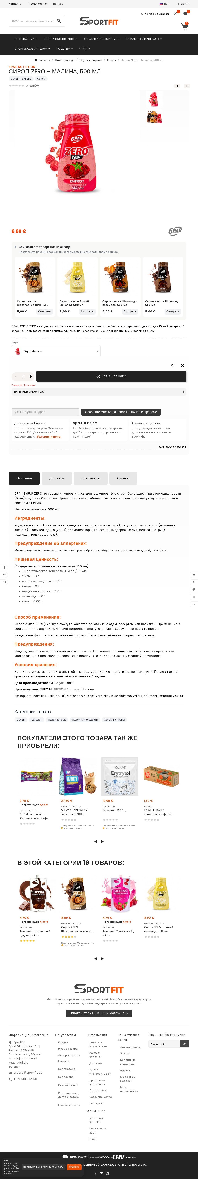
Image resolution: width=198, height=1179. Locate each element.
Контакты (15, 4)
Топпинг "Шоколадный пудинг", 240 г (35, 933)
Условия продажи (95, 1055)
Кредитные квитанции (128, 1062)
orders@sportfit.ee (28, 1073)
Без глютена (66, 1069)
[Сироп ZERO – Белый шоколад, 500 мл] (77, 277)
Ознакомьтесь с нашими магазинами (99, 1013)
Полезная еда (57, 720)
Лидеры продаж (69, 1055)
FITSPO (148, 806)
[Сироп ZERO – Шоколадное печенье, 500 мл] (35, 277)
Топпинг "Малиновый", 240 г (118, 933)
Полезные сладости (85, 720)
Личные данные (131, 1047)
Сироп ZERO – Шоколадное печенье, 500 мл (32, 305)
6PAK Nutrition (71, 806)
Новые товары (68, 1049)
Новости (64, 1061)
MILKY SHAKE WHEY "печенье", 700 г (74, 812)
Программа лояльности (97, 1082)
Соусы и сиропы (21, 78)
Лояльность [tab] (90, 478)
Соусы (41, 78)
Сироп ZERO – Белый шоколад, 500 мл (74, 303)
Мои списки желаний (128, 1079)
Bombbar (26, 927)
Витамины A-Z (68, 1085)
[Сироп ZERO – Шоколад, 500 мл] (163, 277)
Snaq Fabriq (28, 810)
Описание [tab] (24, 478)
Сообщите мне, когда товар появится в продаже (121, 412)
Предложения (38, 4)
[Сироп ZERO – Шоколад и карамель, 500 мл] (120, 277)
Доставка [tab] (56, 478)
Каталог (36, 720)
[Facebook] (96, 1173)
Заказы (125, 1053)
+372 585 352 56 (25, 1079)
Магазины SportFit (96, 1120)
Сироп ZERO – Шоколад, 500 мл (161, 303)
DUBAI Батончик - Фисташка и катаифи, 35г (34, 816)
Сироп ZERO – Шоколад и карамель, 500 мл (119, 303)
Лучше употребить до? (100, 1072)
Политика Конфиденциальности (43, 1167)
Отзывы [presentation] (123, 478)
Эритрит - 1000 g (115, 810)
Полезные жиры (69, 1105)
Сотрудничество (100, 1097)
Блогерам (96, 1103)
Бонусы (58, 4)
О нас (93, 1139)
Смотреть (44, 311)
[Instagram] (107, 1173)
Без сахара (66, 1077)
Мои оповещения (129, 1089)
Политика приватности (98, 1044)
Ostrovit (109, 806)
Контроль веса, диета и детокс (68, 1095)
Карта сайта (97, 1090)
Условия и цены (49, 436)
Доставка (95, 1063)
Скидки (63, 1042)
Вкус (15, 342)
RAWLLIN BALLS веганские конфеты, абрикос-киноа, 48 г (158, 812)
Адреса (125, 1070)
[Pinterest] (101, 1173)
